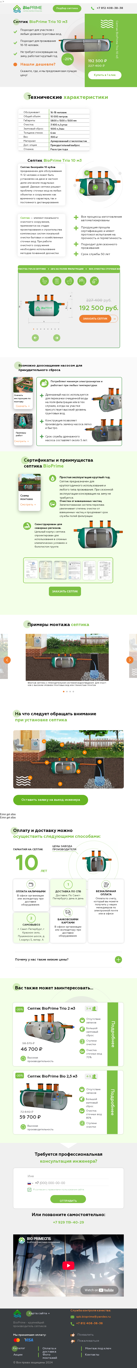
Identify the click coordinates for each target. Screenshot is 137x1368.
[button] (37, 64)
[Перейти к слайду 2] (67, 691)
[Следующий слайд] (129, 660)
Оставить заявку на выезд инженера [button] (50, 799)
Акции (17, 1354)
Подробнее (113, 1034)
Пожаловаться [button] (88, 1341)
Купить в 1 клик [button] (105, 75)
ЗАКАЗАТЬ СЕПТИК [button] (95, 318)
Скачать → (23, 406)
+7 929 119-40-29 (68, 1222)
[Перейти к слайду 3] (70, 691)
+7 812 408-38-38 (110, 8)
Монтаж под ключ (98, 1348)
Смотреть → (21, 441)
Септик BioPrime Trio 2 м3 (51, 1009)
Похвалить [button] (85, 1334)
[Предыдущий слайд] (7, 660)
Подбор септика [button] (67, 8)
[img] (23, 421)
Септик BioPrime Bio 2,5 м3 (52, 1076)
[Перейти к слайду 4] (73, 691)
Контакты (92, 1354)
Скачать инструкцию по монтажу (22, 398)
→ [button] (114, 319)
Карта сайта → (39, 1313)
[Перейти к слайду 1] (63, 691)
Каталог (19, 1348)
